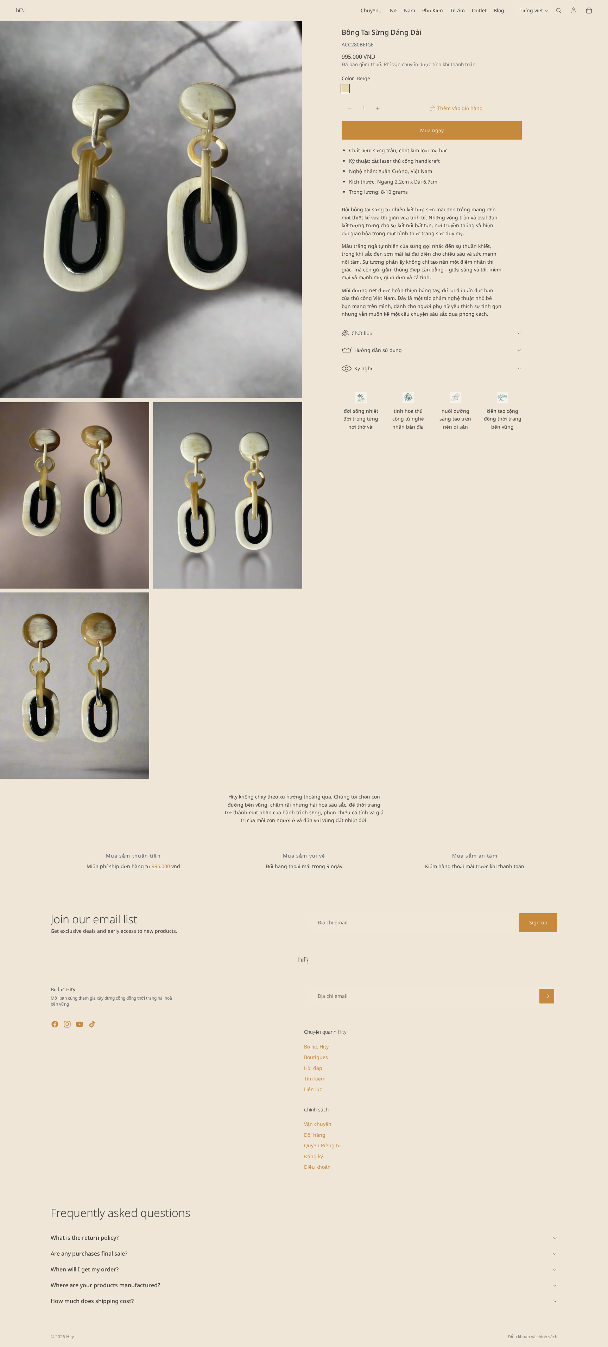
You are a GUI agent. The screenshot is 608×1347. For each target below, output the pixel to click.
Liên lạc (313, 1089)
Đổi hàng (314, 1134)
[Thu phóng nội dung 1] (151, 209)
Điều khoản (317, 1166)
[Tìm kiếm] (558, 10)
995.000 (161, 866)
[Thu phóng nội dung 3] (227, 495)
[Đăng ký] (546, 996)
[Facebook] (55, 1024)
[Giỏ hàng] (589, 10)
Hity (70, 1337)
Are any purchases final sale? (89, 1253)
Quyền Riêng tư (322, 1145)
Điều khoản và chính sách (532, 1337)
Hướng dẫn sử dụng (378, 350)
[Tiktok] (92, 1024)
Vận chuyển (317, 1124)
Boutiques (316, 1057)
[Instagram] (67, 1024)
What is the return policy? (85, 1238)
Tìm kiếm (314, 1078)
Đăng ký (313, 1156)
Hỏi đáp (313, 1068)
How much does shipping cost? (92, 1301)
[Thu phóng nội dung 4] (74, 685)
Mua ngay (432, 130)
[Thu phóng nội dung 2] (74, 495)
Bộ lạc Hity (316, 1046)
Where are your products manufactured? (105, 1285)
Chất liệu (362, 333)
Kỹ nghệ (364, 368)
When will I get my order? (85, 1269)
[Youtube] (79, 1024)
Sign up (538, 922)
